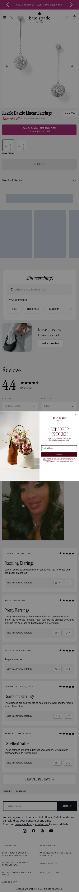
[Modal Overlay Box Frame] (39, 446)
